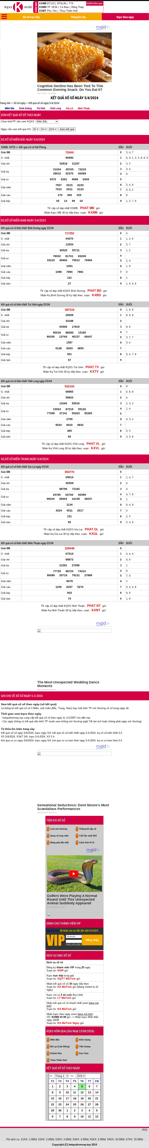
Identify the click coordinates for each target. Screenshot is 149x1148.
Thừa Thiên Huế (68, 10)
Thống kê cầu (78, 17)
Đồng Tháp (77, 7)
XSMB (42, 3)
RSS (144, 1129)
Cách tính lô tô (86, 842)
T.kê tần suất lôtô (88, 836)
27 (89, 1104)
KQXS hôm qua (95, 3)
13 (89, 1092)
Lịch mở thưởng (58, 829)
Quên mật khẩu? (73, 944)
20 (89, 1098)
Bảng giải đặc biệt (59, 842)
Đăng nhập (92, 940)
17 (67, 1098)
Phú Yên (52, 10)
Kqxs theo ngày (125, 17)
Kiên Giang (85, 1040)
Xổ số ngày (19, 103)
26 (82, 1104)
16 (60, 1098)
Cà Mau (64, 7)
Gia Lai (69, 108)
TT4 (71, 3)
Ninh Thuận (84, 108)
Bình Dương (25, 108)
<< (51, 1075)
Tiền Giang (84, 1046)
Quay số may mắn (59, 836)
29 (52, 1110)
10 (67, 1092)
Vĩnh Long (55, 108)
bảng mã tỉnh (85, 1014)
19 (82, 1098)
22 (52, 1104)
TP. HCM (52, 7)
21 (96, 1098)
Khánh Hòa (56, 1053)
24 (67, 1104)
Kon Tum (83, 1053)
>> (72, 1075)
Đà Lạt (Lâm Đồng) (60, 1046)
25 (74, 1104)
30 (60, 1110)
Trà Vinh (41, 108)
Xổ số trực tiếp (31, 17)
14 (96, 1092)
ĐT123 (51, 3)
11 (74, 1092)
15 (52, 1098)
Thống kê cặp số (87, 829)
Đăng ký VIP (52, 930)
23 (60, 1104)
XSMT (42, 10)
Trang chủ (5, 103)
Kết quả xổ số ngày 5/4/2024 (44, 103)
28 (96, 1104)
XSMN (42, 7)
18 (74, 1098)
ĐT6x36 (61, 3)
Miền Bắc (9, 108)
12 (82, 1092)
